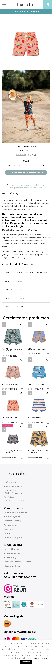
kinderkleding (39, 185)
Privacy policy (10, 525)
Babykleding (10, 557)
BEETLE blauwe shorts (37, 384)
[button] (22, 356)
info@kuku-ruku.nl (13, 486)
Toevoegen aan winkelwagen (25, 172)
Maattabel (9, 529)
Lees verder (41, 658)
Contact (8, 533)
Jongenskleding (12, 553)
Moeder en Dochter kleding (17, 562)
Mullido (28, 150)
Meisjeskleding (11, 549)
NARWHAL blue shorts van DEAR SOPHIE (12, 350)
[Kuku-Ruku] (15, 473)
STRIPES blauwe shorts (37, 417)
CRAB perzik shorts (10, 417)
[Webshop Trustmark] (15, 588)
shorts (26, 188)
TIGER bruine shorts (10, 384)
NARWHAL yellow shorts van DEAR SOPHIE (38, 452)
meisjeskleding (16, 188)
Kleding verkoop (12, 566)
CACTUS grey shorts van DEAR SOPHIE (12, 452)
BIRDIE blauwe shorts (36, 349)
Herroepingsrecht (12, 516)
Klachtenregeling (12, 521)
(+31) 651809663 (11, 482)
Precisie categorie (13, 537)
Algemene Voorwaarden (16, 512)
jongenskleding (25, 185)
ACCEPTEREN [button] (26, 662)
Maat (26, 161)
